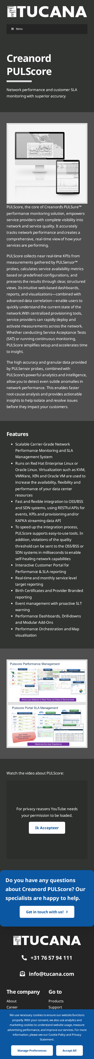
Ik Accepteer (47, 827)
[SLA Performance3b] (47, 937)
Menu (19, 28)
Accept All (70, 1050)
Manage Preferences (32, 1050)
